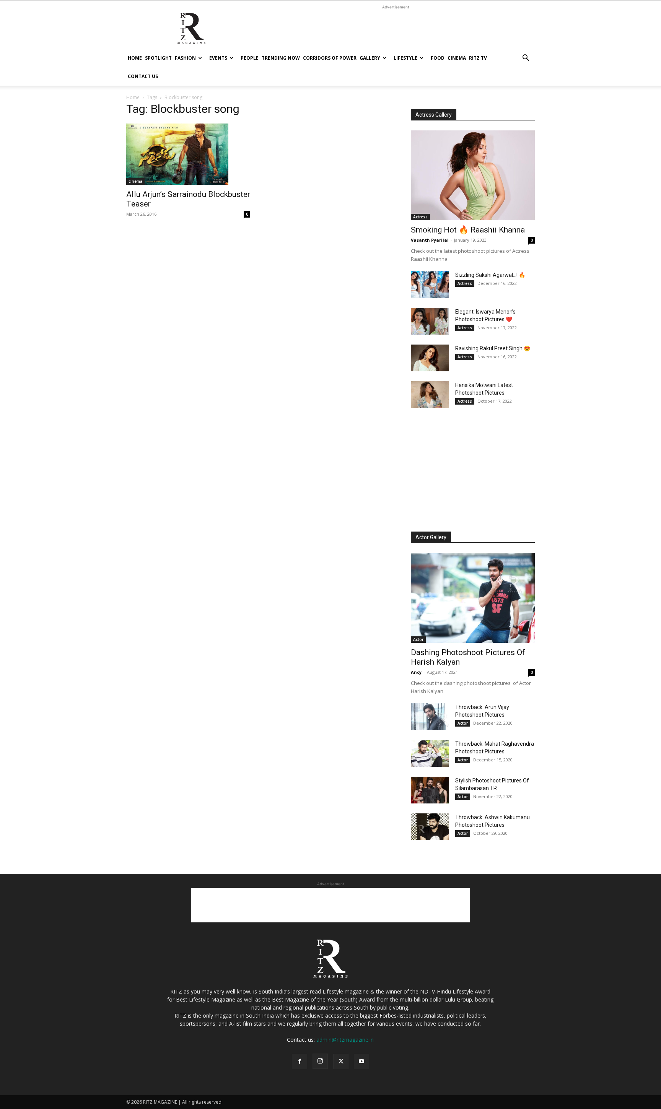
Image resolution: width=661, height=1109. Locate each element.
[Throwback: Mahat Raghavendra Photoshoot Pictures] (430, 753)
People (250, 58)
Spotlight (158, 58)
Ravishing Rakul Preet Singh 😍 (492, 348)
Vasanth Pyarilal (430, 240)
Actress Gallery (433, 115)
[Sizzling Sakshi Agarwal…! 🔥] (430, 284)
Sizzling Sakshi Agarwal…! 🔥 (490, 275)
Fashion (185, 58)
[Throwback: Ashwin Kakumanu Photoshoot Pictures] (430, 826)
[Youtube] (361, 1061)
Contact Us (143, 76)
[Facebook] (299, 1061)
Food (437, 58)
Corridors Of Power (330, 58)
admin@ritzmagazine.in (345, 1039)
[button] (525, 58)
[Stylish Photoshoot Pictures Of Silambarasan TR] (430, 790)
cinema (457, 58)
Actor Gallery (430, 537)
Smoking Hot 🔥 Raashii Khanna (468, 229)
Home (135, 58)
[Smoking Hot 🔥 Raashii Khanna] (473, 175)
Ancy (416, 672)
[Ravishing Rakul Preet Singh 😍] (430, 358)
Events (218, 58)
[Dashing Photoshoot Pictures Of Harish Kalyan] (473, 598)
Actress (420, 217)
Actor (418, 639)
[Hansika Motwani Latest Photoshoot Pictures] (430, 394)
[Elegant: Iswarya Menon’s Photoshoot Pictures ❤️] (430, 321)
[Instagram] (320, 1061)
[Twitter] (340, 1061)
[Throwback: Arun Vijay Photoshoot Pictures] (430, 716)
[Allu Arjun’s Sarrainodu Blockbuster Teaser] (188, 154)
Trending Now (281, 58)
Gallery (370, 58)
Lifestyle (405, 58)
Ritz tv (478, 58)
